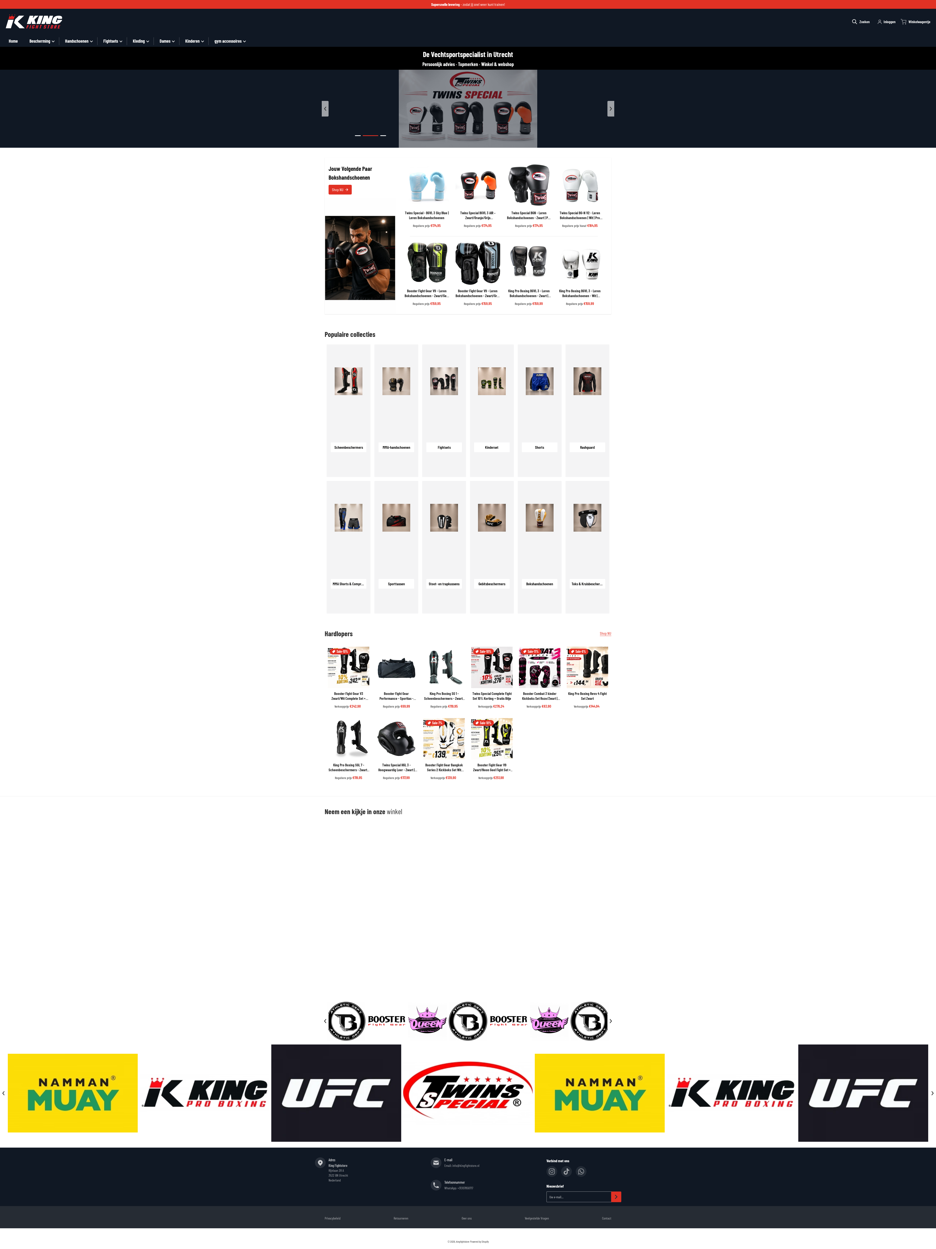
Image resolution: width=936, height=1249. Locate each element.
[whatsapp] (581, 1171)
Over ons (467, 1218)
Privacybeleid (333, 1218)
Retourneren (401, 1218)
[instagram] (551, 1171)
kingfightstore (462, 1241)
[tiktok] (566, 1171)
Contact (606, 1218)
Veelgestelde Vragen (537, 1218)
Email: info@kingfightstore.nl (461, 1165)
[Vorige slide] (325, 109)
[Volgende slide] (610, 109)
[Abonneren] (616, 1196)
